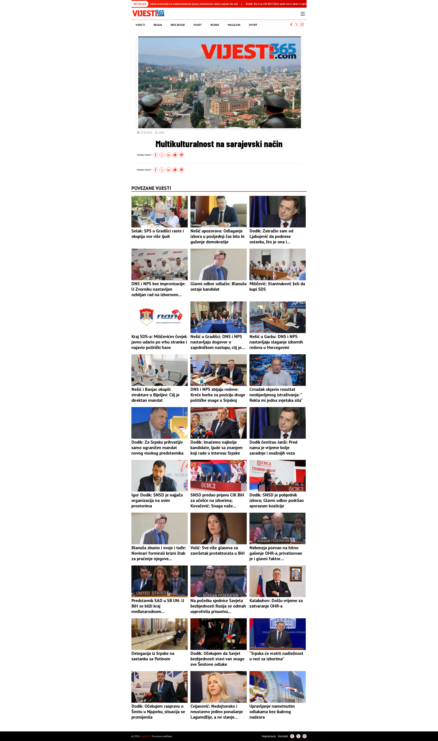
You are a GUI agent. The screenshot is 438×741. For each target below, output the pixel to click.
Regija (158, 24)
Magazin (234, 24)
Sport (253, 24)
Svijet (198, 24)
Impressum (269, 736)
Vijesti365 (146, 736)
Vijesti (140, 24)
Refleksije (178, 24)
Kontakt (283, 736)
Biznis (215, 24)
